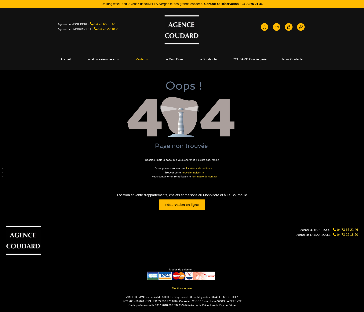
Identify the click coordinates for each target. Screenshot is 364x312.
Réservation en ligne (182, 204)
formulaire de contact (204, 176)
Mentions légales (182, 288)
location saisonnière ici (199, 168)
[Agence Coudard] (264, 26)
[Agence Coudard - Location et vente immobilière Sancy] (182, 29)
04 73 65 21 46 (104, 24)
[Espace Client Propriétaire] (288, 26)
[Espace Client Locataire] (301, 26)
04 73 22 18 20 (108, 29)
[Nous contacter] (276, 26)
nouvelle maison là (193, 172)
